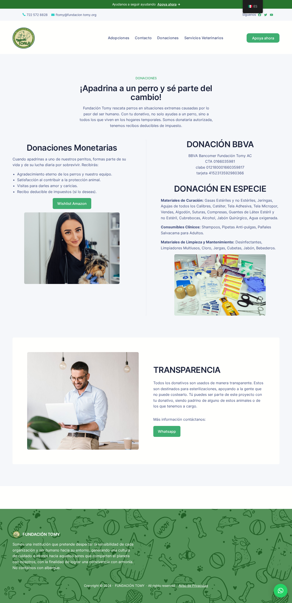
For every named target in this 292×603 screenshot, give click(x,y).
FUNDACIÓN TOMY (41, 534)
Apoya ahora (167, 4)
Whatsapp (167, 431)
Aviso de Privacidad (193, 586)
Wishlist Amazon (72, 203)
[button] (280, 591)
